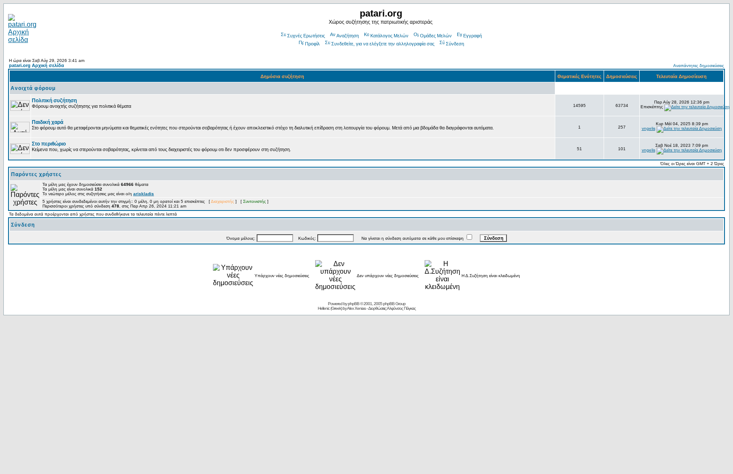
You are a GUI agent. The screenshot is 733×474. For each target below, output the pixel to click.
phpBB (353, 303)
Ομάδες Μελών (436, 35)
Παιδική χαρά (47, 122)
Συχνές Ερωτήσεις (306, 35)
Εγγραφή (472, 35)
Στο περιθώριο (49, 144)
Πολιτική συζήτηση (54, 101)
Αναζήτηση (347, 35)
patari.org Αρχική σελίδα (36, 65)
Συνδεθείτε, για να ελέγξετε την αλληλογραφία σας (382, 43)
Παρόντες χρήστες (36, 174)
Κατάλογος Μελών (389, 35)
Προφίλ (312, 43)
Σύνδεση (455, 43)
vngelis (648, 128)
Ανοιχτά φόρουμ (33, 88)
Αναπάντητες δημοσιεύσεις (698, 65)
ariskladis (143, 193)
